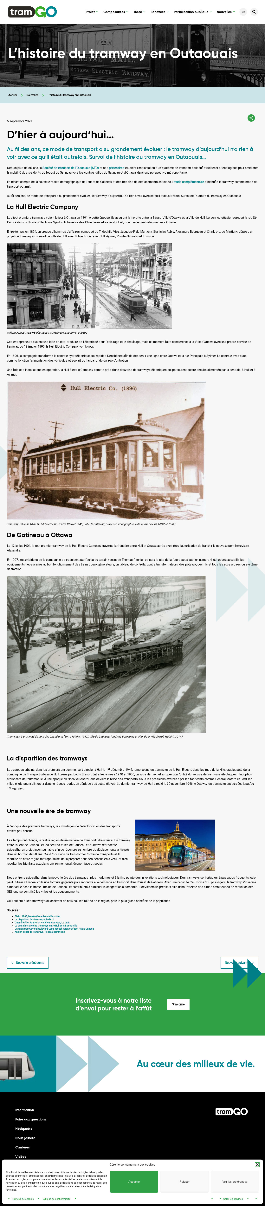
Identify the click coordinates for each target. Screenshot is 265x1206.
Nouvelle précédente (30, 963)
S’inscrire (178, 1004)
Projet (92, 13)
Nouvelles (226, 13)
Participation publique (192, 13)
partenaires (116, 168)
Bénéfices (159, 13)
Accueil (12, 95)
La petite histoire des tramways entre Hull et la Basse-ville (46, 925)
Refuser (184, 1181)
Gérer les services (233, 1199)
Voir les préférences (235, 1181)
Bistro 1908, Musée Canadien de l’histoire (37, 916)
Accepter (134, 1181)
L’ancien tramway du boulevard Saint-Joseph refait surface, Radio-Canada (54, 928)
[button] (257, 1165)
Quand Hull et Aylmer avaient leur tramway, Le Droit (42, 922)
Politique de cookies (23, 1199)
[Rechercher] (254, 12)
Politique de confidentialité (56, 1199)
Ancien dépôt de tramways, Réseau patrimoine (40, 932)
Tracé (139, 13)
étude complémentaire (189, 182)
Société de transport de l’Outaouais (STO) (70, 168)
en (243, 12)
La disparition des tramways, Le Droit (34, 919)
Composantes (115, 13)
